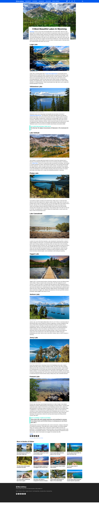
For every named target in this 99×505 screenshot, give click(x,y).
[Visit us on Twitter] (21, 494)
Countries (34, 1)
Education (48, 1)
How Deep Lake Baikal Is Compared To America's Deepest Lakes (41, 481)
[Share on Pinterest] (36, 436)
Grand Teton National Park (51, 73)
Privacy (24, 491)
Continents (28, 1)
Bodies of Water (28, 441)
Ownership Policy (49, 491)
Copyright (27, 491)
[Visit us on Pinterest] (23, 494)
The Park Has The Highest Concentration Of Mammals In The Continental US (49, 128)
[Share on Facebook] (32, 436)
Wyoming (32, 31)
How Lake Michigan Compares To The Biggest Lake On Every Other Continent (41, 467)
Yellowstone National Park (35, 115)
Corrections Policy (43, 491)
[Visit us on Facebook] (19, 494)
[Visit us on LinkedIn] (25, 494)
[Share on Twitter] (34, 436)
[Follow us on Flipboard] (17, 494)
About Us (30, 491)
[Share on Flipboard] (30, 436)
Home (17, 491)
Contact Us (20, 491)
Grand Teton (35, 163)
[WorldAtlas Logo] (20, 1)
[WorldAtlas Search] (82, 1)
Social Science (55, 1)
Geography (41, 1)
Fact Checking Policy (36, 491)
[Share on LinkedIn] (38, 436)
